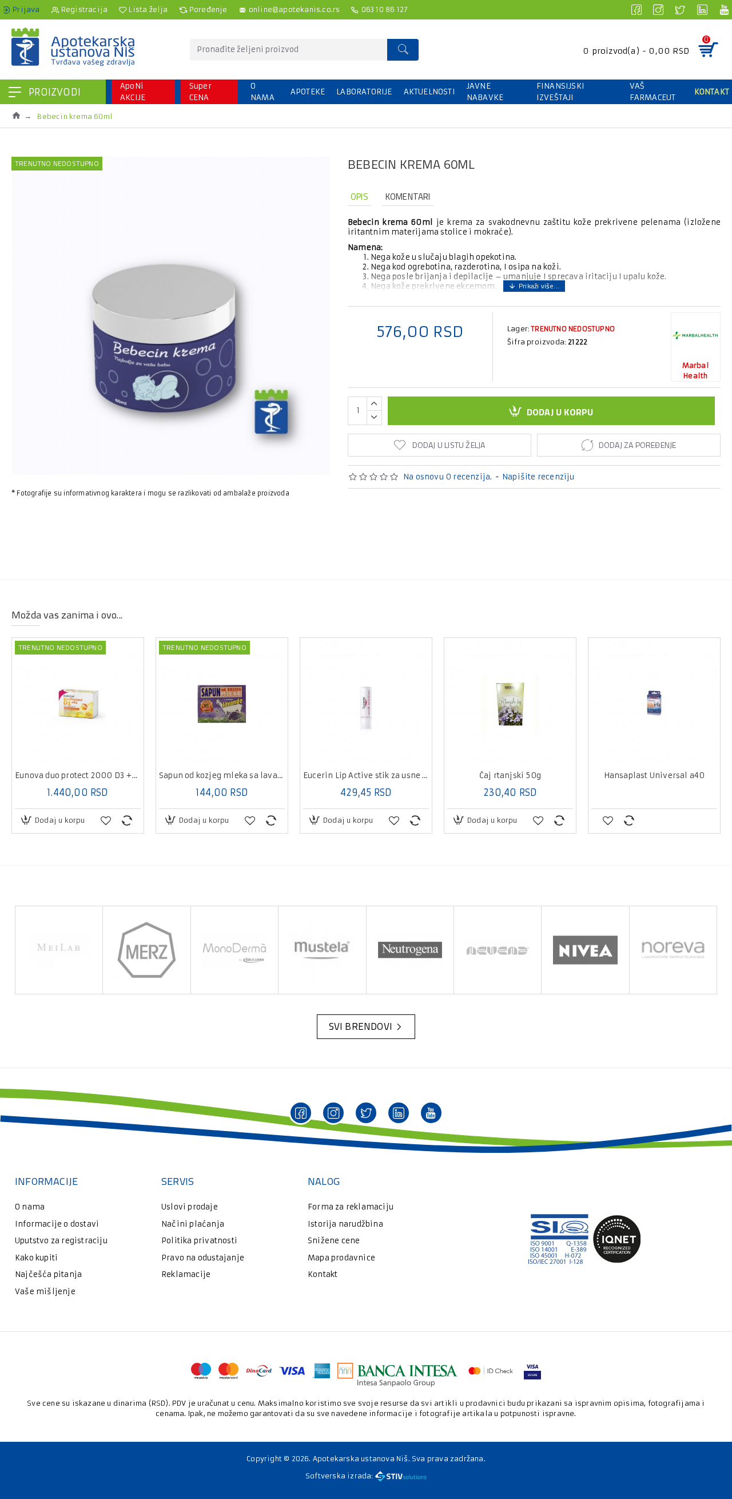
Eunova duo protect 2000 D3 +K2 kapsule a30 (78, 775)
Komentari (408, 196)
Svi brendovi (360, 1026)
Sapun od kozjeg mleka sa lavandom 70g (222, 775)
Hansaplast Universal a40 (654, 775)
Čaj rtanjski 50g (510, 775)
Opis (359, 196)
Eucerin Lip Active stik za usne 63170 (366, 775)
